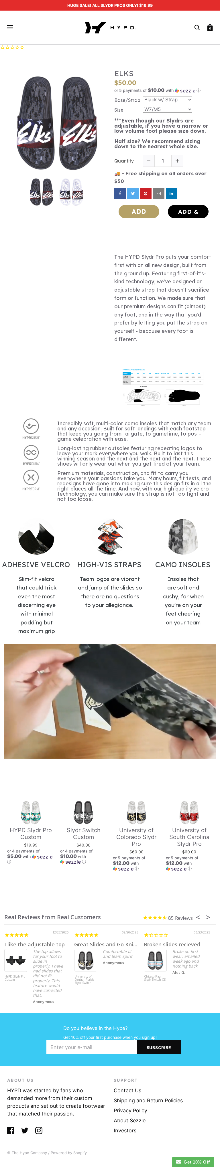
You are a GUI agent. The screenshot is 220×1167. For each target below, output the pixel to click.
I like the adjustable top (34, 944)
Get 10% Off (195, 1162)
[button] (163, 90)
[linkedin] (171, 193)
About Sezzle (130, 1120)
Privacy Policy (130, 1110)
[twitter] (133, 193)
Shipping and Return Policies (148, 1100)
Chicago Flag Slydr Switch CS (155, 978)
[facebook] (120, 193)
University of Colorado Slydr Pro (136, 837)
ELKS (123, 73)
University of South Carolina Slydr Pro (189, 837)
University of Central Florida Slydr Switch (84, 980)
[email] (158, 193)
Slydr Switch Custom (84, 833)
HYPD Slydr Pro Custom (31, 833)
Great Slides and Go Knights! (110, 944)
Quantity (124, 161)
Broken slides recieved (172, 944)
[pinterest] (146, 193)
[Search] (197, 27)
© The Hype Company (27, 1152)
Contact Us (127, 1090)
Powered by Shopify (69, 1152)
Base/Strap (127, 100)
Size (118, 110)
